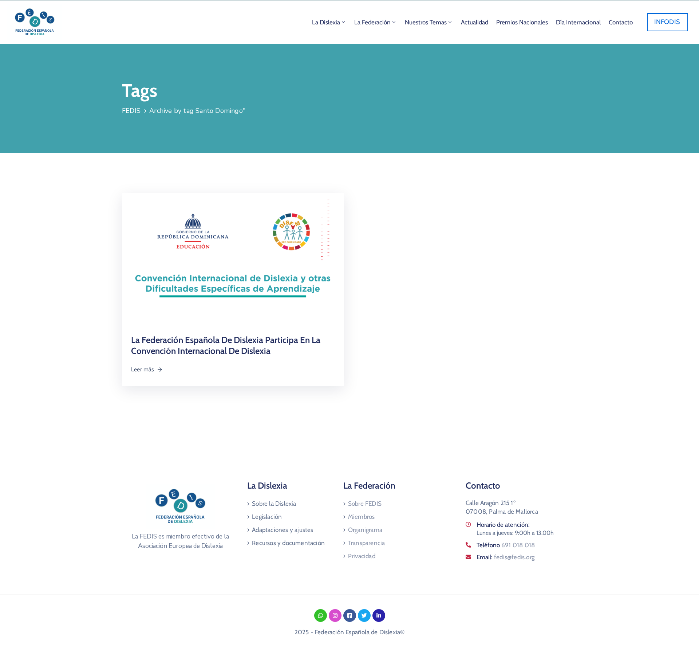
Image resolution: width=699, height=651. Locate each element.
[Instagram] (335, 615)
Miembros (361, 516)
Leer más (142, 369)
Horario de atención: (503, 524)
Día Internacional (578, 22)
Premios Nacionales (522, 22)
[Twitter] (364, 615)
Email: (505, 557)
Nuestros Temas (426, 22)
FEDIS (131, 110)
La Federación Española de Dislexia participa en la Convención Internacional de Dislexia (225, 345)
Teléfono (506, 545)
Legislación (267, 516)
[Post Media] (233, 260)
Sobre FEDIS (365, 503)
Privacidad (361, 556)
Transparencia (366, 543)
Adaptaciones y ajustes (282, 529)
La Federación (372, 22)
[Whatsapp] (320, 615)
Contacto (621, 22)
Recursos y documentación (288, 543)
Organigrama (365, 529)
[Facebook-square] (349, 615)
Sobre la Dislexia (274, 503)
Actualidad (474, 22)
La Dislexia (326, 22)
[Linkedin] (378, 615)
